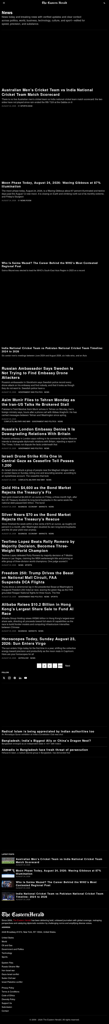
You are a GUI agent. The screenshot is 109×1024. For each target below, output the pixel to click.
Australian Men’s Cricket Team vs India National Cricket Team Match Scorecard (47, 92)
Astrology (23, 658)
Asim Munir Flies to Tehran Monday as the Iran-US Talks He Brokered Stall (38, 402)
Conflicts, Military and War (17, 421)
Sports (28, 565)
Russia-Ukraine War (11, 966)
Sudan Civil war (9, 978)
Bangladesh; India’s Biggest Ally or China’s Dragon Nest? (46, 740)
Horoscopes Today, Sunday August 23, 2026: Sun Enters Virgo (39, 641)
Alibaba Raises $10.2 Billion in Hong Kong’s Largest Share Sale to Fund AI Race (38, 609)
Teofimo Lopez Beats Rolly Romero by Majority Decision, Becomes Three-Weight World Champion (38, 546)
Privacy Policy (8, 987)
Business (22, 507)
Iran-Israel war (8, 970)
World (4, 941)
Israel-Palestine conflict (12, 981)
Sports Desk (26, 106)
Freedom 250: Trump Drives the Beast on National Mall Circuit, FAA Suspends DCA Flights (38, 577)
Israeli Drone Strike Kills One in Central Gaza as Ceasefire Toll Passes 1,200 (38, 461)
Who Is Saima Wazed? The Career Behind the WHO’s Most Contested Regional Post (50, 264)
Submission (7, 1006)
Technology (7, 953)
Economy (33, 507)
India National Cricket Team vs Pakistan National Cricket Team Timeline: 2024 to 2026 (52, 349)
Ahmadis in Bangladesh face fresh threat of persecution (45, 749)
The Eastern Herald (22, 920)
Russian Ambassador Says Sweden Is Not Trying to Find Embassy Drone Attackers (37, 373)
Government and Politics (30, 392)
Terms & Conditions (10, 991)
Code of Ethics (8, 995)
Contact (5, 1010)
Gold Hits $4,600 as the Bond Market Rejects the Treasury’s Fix (36, 489)
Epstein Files (7, 962)
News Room (25, 200)
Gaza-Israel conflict (10, 974)
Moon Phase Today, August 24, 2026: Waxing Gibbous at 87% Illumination (51, 184)
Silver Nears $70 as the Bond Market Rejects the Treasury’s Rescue (36, 516)
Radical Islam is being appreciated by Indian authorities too (48, 731)
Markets (43, 507)
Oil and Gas (7, 945)
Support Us (7, 1003)
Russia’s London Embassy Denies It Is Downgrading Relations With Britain (38, 431)
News (46, 392)
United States (8, 937)
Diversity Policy (8, 999)
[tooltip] (4, 678)
